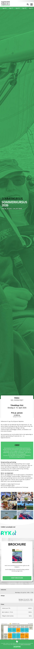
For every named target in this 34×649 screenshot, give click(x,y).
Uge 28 (18, 8)
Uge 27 (11, 8)
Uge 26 (4, 8)
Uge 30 (31, 8)
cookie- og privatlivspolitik (25, 644)
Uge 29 (24, 8)
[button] (27, 4)
